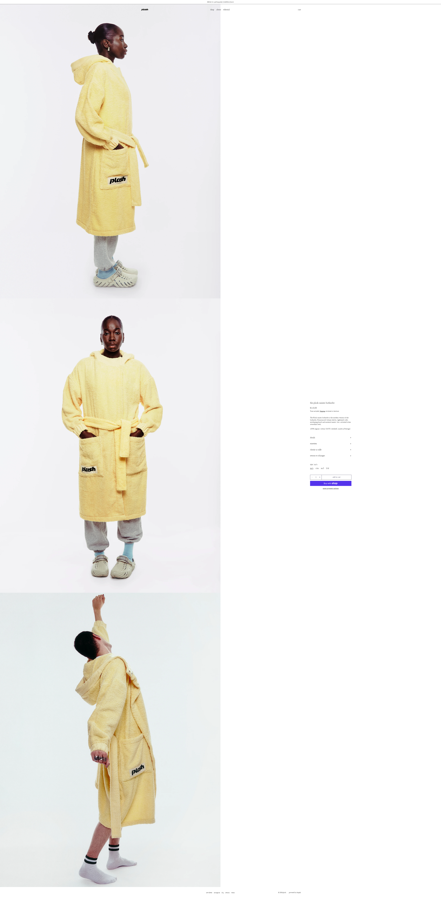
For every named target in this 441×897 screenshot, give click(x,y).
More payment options (331, 488)
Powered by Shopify (295, 892)
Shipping (322, 411)
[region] (220, 2)
